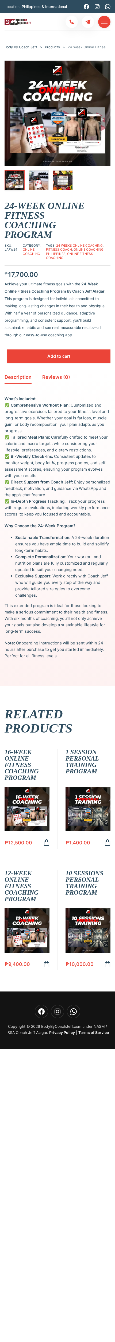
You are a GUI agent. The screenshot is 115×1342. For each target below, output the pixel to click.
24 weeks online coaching (79, 245)
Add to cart (58, 356)
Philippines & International (44, 6)
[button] (104, 66)
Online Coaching (31, 251)
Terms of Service (93, 1032)
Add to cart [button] (47, 843)
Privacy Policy (62, 1032)
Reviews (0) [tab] (56, 377)
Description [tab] (18, 377)
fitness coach (59, 249)
